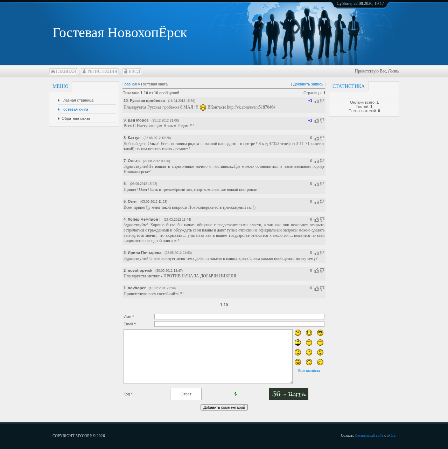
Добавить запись (308, 84)
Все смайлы (309, 370)
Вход (134, 71)
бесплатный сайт (369, 435)
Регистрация (102, 71)
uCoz (391, 435)
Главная (66, 71)
